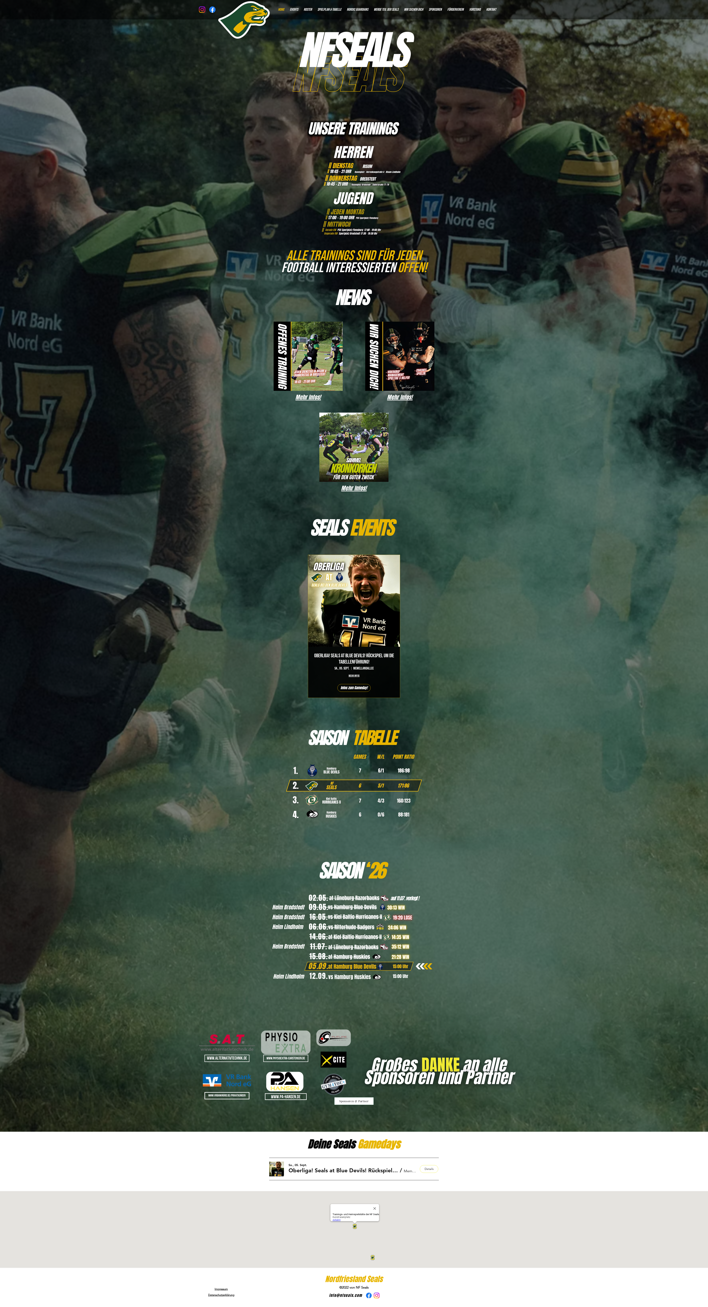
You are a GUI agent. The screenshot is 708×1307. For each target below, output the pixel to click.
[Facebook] (369, 1295)
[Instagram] (202, 9)
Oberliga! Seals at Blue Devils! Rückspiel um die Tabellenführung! (354, 659)
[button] (343, 1170)
